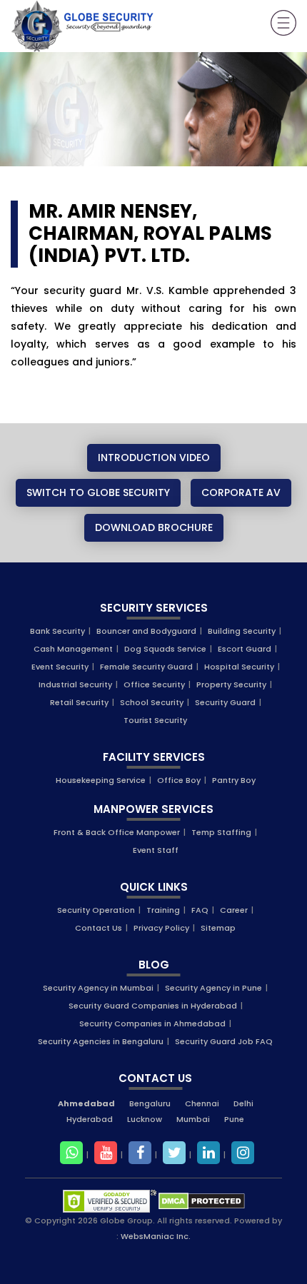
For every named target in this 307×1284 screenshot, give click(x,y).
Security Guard (225, 702)
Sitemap (218, 928)
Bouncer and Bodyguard (146, 631)
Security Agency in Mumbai (98, 988)
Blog (154, 964)
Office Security (154, 684)
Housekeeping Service (101, 780)
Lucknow (144, 1119)
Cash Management (73, 648)
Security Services (154, 607)
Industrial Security (75, 684)
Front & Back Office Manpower (117, 832)
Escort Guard (244, 648)
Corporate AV (241, 492)
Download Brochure (154, 527)
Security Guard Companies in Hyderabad (153, 1005)
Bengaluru (150, 1103)
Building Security (242, 631)
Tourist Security (155, 720)
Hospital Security (239, 666)
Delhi (243, 1103)
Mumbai (193, 1119)
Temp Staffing (221, 832)
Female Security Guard (146, 666)
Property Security (231, 684)
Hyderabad (89, 1119)
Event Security (60, 666)
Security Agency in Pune (213, 988)
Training (163, 910)
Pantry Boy (234, 780)
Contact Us (98, 928)
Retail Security (79, 702)
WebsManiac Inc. (156, 1236)
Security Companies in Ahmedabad (152, 1023)
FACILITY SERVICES (154, 756)
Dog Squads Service (165, 648)
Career (234, 910)
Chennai (202, 1103)
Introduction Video (154, 457)
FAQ (199, 910)
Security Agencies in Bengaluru (100, 1041)
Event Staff (155, 850)
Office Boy (179, 780)
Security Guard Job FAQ (224, 1041)
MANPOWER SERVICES (153, 809)
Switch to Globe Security (98, 492)
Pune (234, 1119)
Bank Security (57, 631)
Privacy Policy (161, 928)
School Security (151, 702)
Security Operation (96, 910)
